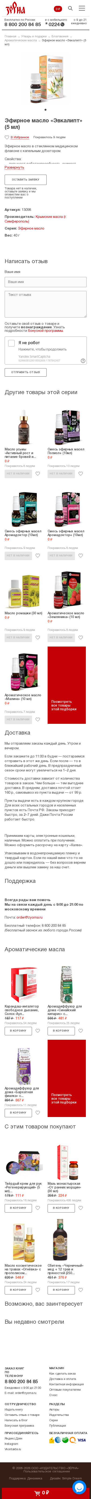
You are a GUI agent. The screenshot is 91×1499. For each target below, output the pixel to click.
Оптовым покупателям (65, 1390)
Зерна (15, 8)
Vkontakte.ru (13, 1449)
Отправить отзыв (25, 372)
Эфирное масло (31, 228)
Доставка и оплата (62, 1379)
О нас (53, 1395)
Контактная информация (66, 1384)
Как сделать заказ (62, 1373)
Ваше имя (12, 272)
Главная (10, 36)
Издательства (59, 1415)
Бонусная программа (19, 1426)
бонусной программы (45, 330)
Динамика (34, 1478)
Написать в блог (16, 1420)
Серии (53, 1420)
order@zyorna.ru (29, 917)
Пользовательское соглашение (47, 1471)
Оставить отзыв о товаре (22, 1415)
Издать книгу (14, 1409)
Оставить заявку (25, 180)
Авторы (54, 1409)
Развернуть (14, 167)
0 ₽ (58, 9)
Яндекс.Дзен (13, 1438)
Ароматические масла (21, 40)
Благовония (60, 36)
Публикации (57, 1426)
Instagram (11, 1444)
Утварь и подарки (34, 36)
